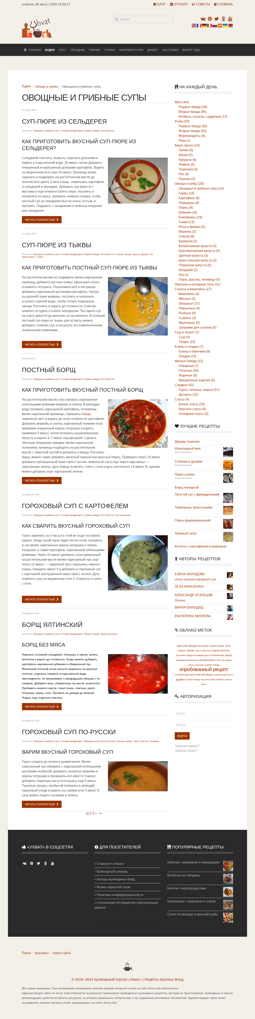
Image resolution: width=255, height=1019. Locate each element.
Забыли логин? (186, 750)
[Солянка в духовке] (228, 464)
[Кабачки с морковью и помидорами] (228, 865)
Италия (181, 4)
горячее (220, 679)
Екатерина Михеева (193, 616)
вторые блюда (193, 679)
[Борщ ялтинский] (138, 674)
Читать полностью (40, 219)
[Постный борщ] (138, 423)
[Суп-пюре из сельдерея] (138, 181)
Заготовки (170, 50)
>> (101, 813)
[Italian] (209, 25)
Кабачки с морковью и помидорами (193, 862)
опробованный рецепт (203, 669)
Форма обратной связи (113, 887)
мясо (203, 684)
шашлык (199, 665)
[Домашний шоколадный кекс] (228, 451)
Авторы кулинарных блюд (115, 879)
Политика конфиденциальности (119, 895)
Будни (50, 50)
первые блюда (216, 646)
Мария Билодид (189, 607)
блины (228, 660)
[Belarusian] (230, 25)
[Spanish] (220, 25)
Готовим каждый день (72, 130)
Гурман (109, 50)
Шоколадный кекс (188, 448)
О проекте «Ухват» (110, 863)
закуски (190, 650)
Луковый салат (186, 533)
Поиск (26, 953)
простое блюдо (187, 645)
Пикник (94, 50)
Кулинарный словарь (112, 871)
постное (205, 679)
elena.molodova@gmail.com (195, 579)
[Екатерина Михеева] (230, 616)
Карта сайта (62, 953)
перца (86, 414)
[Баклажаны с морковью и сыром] (228, 904)
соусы (191, 665)
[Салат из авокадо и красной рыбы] (228, 917)
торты (228, 646)
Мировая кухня (131, 50)
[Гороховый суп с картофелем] (138, 562)
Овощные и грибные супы (46, 130)
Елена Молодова (190, 574)
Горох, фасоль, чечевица (146, 741)
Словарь (225, 4)
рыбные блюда (212, 665)
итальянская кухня (185, 674)
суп (223, 660)
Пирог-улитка (184, 474)
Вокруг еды (191, 50)
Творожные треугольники (193, 507)
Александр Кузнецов (194, 595)
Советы (202, 4)
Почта (180, 600)
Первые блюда (91, 130)
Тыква (40, 257)
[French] (199, 25)
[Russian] (215, 25)
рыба (212, 679)
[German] (204, 25)
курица (181, 650)
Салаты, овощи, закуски (128, 254)
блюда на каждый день (197, 655)
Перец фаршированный (193, 520)
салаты (228, 679)
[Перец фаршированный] (228, 523)
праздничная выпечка (187, 660)
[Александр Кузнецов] (230, 595)
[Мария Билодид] (230, 608)
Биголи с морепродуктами (186, 888)
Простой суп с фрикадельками (197, 494)
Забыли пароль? (187, 746)
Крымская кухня (109, 634)
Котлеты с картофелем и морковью (200, 546)
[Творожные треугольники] (228, 510)
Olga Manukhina (189, 586)
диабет (180, 679)
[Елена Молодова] (230, 574)
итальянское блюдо (221, 655)
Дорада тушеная (187, 441)
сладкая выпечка (220, 650)
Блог (161, 4)
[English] (194, 25)
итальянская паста (223, 674)
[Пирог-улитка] (228, 477)
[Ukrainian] (225, 25)
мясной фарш (205, 674)
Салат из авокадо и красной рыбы (192, 914)
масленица (203, 646)
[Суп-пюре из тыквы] (138, 306)
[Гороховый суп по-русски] (138, 776)
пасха (198, 650)
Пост (63, 50)
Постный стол (107, 130)
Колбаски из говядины (183, 875)
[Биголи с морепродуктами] (228, 891)
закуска (206, 650)
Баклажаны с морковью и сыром (191, 901)
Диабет (152, 50)
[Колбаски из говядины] (228, 878)
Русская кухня (123, 515)
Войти (182, 736)
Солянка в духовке (189, 461)
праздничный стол (209, 660)
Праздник (78, 50)
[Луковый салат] (228, 536)
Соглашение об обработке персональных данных (126, 905)
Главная (33, 50)
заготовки (180, 655)
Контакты (42, 953)
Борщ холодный (187, 487)
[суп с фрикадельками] (228, 497)
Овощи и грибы (46, 86)
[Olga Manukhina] (230, 587)
